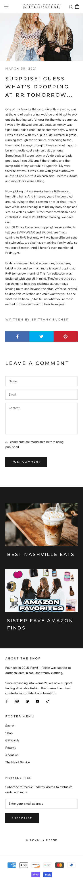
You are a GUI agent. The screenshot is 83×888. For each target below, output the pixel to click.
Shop (9, 733)
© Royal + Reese (42, 840)
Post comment (26, 461)
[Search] (71, 6)
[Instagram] (17, 700)
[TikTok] (47, 700)
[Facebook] (6, 700)
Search (10, 726)
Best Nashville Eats (41, 554)
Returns (10, 748)
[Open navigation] (6, 6)
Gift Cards (12, 740)
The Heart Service (17, 762)
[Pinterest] (27, 700)
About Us (12, 755)
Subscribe (22, 818)
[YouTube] (37, 700)
